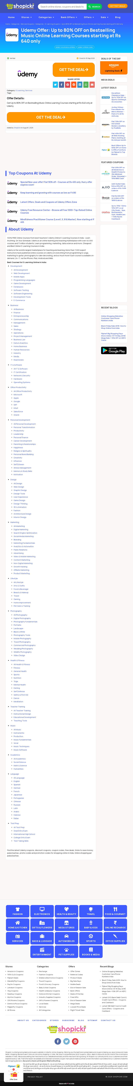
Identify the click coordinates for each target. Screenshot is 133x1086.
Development (16, 266)
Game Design (19, 500)
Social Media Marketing (24, 536)
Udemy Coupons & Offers (65, 47)
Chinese (17, 801)
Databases (18, 287)
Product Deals (76, 978)
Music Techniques (21, 746)
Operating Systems (22, 382)
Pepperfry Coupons (15, 1007)
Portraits (17, 625)
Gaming (17, 599)
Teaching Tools (20, 720)
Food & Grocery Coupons (49, 984)
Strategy (17, 329)
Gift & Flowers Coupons (48, 1000)
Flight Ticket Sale (77, 1010)
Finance (17, 312)
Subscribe (68, 1020)
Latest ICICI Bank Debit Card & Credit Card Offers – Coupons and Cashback (114, 1000)
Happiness (18, 447)
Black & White (19, 632)
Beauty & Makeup (21, 592)
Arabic (16, 811)
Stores (25, 17)
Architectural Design (22, 514)
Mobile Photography (22, 638)
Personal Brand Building (24, 454)
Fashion (17, 510)
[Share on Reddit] (73, 85)
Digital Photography (22, 618)
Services (28, 90)
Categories (45, 17)
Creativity (18, 457)
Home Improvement (22, 602)
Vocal (16, 743)
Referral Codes (76, 974)
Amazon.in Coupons (15, 971)
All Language (19, 778)
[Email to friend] (92, 85)
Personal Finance (21, 437)
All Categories (44, 1010)
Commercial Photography (24, 645)
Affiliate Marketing (21, 570)
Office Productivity (18, 387)
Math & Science (20, 765)
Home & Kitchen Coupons (49, 994)
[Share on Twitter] (55, 85)
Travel (16, 596)
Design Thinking (20, 503)
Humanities (18, 769)
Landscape (18, 628)
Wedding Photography (23, 648)
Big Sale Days (75, 981)
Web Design (19, 487)
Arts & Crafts (19, 585)
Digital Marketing (21, 529)
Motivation (18, 474)
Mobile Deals (75, 984)
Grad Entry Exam (21, 831)
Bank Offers (68, 17)
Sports (16, 674)
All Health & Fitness (22, 664)
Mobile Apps (19, 276)
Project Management (23, 336)
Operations (18, 333)
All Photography (20, 615)
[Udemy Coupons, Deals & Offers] (11, 34)
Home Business (20, 346)
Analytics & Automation (24, 546)
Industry (17, 353)
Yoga (16, 681)
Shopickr (17, 128)
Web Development (22, 273)
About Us (23, 1020)
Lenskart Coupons (14, 987)
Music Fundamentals (22, 739)
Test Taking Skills (21, 841)
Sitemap (92, 1020)
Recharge (43, 971)
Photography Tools (22, 635)
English (17, 781)
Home (11, 17)
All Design (18, 483)
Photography (16, 611)
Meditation (18, 701)
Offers (88, 17)
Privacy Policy (35, 1077)
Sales (16, 326)
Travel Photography (22, 642)
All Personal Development (25, 424)
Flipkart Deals (12, 978)
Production (18, 736)
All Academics (20, 759)
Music (12, 725)
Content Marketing (22, 560)
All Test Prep (19, 827)
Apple (16, 398)
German (17, 788)
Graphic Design (20, 490)
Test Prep (14, 823)
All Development (21, 270)
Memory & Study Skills (23, 471)
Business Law (19, 339)
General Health (20, 671)
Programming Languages (24, 280)
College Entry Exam (22, 837)
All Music (17, 729)
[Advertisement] (50, 151)
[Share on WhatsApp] (85, 85)
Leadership (18, 434)
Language (14, 774)
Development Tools (22, 297)
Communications (21, 319)
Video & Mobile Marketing (24, 556)
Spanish (17, 784)
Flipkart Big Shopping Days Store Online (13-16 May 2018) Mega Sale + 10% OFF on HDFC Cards (113, 336)
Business (14, 305)
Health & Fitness (17, 660)
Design (13, 479)
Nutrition (17, 678)
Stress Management (22, 468)
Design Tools (19, 493)
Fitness (17, 668)
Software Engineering (23, 293)
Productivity (19, 430)
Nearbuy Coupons (14, 994)
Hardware (18, 379)
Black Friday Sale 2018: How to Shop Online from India (113, 327)
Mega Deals (75, 1003)
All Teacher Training (22, 710)
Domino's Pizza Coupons (17, 1003)
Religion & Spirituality (22, 451)
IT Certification (20, 372)
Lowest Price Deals (78, 1007)
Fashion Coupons (46, 974)
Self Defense (19, 691)
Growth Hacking (20, 566)
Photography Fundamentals (25, 621)
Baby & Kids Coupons (47, 987)
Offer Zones (75, 971)
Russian (17, 805)
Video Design (19, 655)
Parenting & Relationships (25, 444)
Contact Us (108, 1020)
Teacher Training (17, 706)
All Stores (11, 1010)
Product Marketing (22, 573)
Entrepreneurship (21, 316)
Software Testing (21, 290)
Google (17, 401)
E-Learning (20, 90)
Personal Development (20, 420)
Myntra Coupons (14, 997)
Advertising (19, 553)
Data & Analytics (21, 343)
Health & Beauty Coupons (49, 991)
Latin (16, 808)
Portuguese (19, 798)
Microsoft (18, 394)
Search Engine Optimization (25, 533)
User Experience (21, 497)
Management (19, 322)
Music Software (20, 750)
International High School (24, 834)
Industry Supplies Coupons (49, 997)
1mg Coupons (12, 991)
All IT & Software (21, 369)
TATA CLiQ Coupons (15, 974)
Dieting (17, 688)
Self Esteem (19, 464)
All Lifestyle (18, 582)
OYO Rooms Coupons (15, 1000)
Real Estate (19, 360)
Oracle (16, 415)
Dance (16, 698)
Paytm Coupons (13, 984)
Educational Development (25, 717)
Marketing (14, 522)
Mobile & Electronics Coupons (51, 978)
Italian (16, 818)
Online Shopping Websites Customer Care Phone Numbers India (112, 318)
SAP (15, 404)
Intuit (16, 408)
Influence (18, 461)
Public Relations (20, 550)
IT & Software (16, 365)
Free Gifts (74, 997)
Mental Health (20, 684)
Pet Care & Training (22, 606)
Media (16, 356)
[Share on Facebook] (61, 85)
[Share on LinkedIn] (79, 85)
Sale (103, 17)
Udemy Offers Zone (85, 47)
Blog (117, 17)
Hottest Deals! (117, 6)
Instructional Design (22, 714)
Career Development (23, 441)
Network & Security (22, 375)
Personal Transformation (24, 427)
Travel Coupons (45, 981)
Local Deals (43, 1003)
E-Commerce (19, 300)
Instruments (19, 733)
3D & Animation (20, 507)
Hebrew (17, 815)
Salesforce (18, 411)
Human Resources (21, 349)
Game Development (22, 283)
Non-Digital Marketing (23, 563)
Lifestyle (14, 578)
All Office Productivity (23, 391)
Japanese (18, 794)
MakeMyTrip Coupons (15, 981)
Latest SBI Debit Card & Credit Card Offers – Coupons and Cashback (114, 1008)
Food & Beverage (21, 589)
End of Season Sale (78, 987)
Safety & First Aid (21, 695)
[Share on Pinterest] (67, 85)
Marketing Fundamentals (24, 543)
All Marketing (19, 526)
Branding (17, 539)
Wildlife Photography (22, 652)
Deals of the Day (77, 994)
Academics (15, 755)
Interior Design (20, 517)
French (16, 791)
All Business (19, 309)
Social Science (20, 762)
